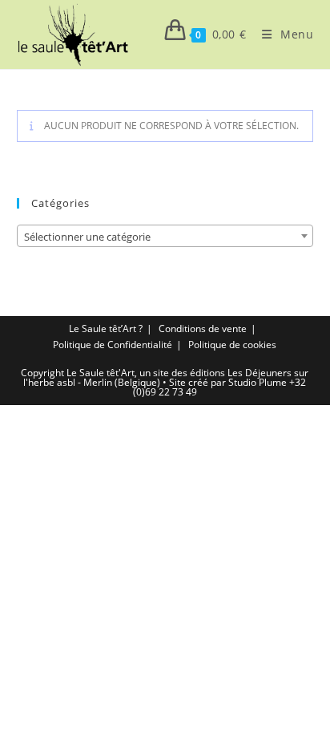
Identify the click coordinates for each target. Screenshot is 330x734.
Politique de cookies (232, 344)
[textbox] (165, 236)
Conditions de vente (203, 328)
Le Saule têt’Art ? (106, 328)
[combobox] (165, 236)
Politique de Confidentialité (112, 344)
